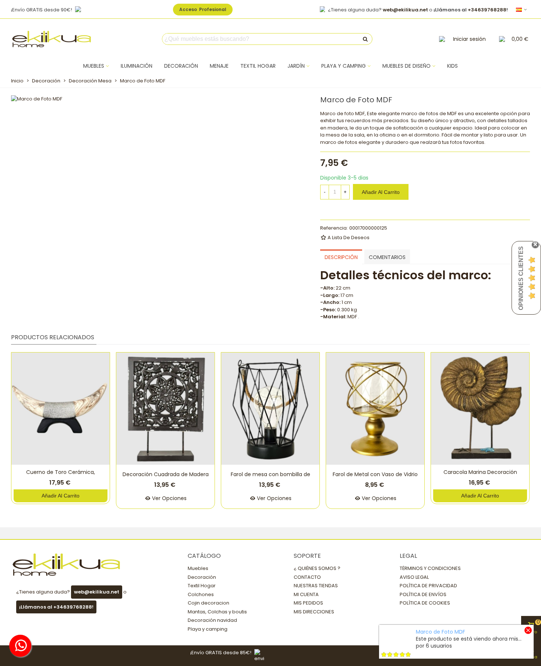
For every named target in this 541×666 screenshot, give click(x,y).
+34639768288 (487, 9)
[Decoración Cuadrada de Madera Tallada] (165, 409)
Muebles (198, 568)
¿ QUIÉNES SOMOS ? (317, 568)
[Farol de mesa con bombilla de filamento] (270, 409)
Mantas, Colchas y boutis (217, 611)
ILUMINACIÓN (136, 66)
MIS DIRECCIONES (314, 611)
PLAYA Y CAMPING (343, 66)
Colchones (201, 594)
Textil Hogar (202, 585)
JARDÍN (296, 66)
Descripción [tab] (341, 257)
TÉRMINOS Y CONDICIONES (430, 568)
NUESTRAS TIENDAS (316, 585)
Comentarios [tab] (387, 257)
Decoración (202, 577)
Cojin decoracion (208, 602)
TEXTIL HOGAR (258, 66)
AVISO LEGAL (414, 577)
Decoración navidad (212, 620)
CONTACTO (307, 577)
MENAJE (219, 66)
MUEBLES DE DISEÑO (406, 66)
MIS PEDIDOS (308, 602)
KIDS (452, 66)
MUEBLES (93, 66)
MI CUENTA (306, 594)
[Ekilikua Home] (51, 39)
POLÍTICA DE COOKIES (425, 602)
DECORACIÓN (181, 66)
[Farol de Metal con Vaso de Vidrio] (375, 409)
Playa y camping (207, 629)
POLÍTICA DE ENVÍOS (423, 594)
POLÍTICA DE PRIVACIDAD (428, 585)
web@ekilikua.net (405, 9)
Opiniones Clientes (521, 278)
